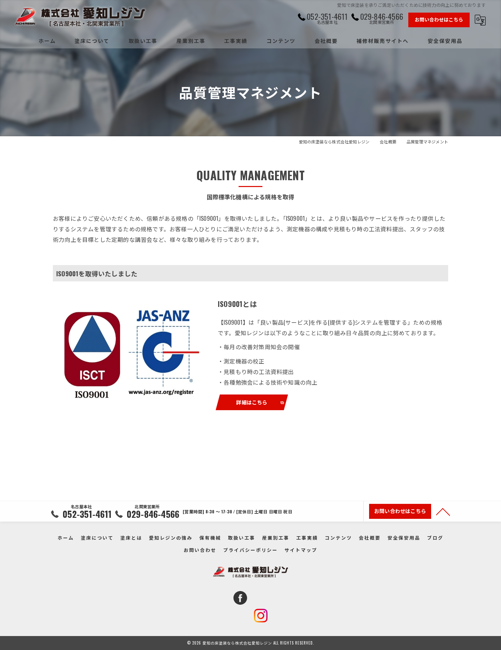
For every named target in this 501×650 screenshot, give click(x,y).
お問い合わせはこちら (439, 19)
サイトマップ (301, 549)
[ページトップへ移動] (443, 511)
